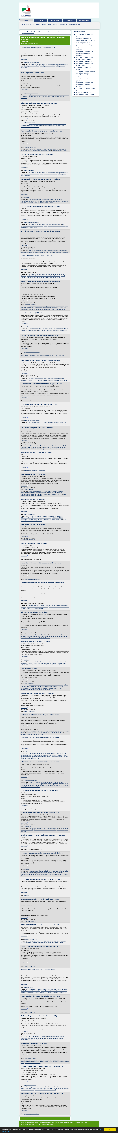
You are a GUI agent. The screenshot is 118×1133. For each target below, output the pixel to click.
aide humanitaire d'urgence (58, 380)
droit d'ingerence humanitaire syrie (47, 96)
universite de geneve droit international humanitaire (57, 449)
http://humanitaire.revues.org (31, 751)
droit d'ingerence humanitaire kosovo (29, 330)
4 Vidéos (30, 43)
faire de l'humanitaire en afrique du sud (39, 1088)
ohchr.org (26, 869)
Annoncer (71, 24)
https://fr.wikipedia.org (29, 489)
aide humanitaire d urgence (55, 1036)
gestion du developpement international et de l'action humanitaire (42, 756)
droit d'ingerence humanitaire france (38, 95)
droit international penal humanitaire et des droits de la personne (45, 446)
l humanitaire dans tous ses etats (45, 830)
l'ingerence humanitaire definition (33, 732)
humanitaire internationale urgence (83, 68)
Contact (79, 24)
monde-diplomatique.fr (30, 248)
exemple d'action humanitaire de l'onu (52, 494)
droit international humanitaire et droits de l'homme (41, 200)
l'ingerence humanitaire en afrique (56, 634)
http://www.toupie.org (29, 122)
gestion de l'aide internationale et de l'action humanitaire (43, 754)
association (55, 20)
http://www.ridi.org (28, 826)
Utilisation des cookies (61, 1122)
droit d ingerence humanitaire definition (34, 125)
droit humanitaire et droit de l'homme (48, 277)
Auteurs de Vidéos (45, 24)
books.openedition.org (29, 966)
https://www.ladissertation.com (31, 222)
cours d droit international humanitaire (48, 785)
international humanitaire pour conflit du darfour (84, 64)
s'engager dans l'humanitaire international (42, 753)
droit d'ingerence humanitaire (31, 66)
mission (40, 20)
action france (84, 20)
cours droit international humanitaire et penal (56, 992)
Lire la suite (24, 59)
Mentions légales (30, 1122)
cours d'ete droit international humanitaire (54, 447)
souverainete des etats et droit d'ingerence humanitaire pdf (32, 992)
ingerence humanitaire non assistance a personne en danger (42, 306)
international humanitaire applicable (83, 79)
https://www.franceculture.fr (31, 93)
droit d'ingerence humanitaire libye (59, 150)
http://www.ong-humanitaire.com (32, 420)
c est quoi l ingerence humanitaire (82, 48)
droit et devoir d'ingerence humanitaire (37, 64)
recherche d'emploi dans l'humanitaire (33, 1038)
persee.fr (26, 197)
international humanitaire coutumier (83, 85)
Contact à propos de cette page (78, 1122)
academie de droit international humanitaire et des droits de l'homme (54, 664)
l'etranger (69, 20)
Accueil (23, 24)
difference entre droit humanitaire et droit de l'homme (36, 492)
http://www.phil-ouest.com (30, 1058)
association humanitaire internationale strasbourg (83, 43)
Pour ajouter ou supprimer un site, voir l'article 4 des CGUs (36, 1124)
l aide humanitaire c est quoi (36, 1040)
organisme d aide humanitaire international (34, 874)
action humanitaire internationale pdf (85, 89)
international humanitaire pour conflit (84, 76)
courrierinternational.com (30, 939)
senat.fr (26, 1034)
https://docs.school (29, 170)
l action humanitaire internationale (52, 732)
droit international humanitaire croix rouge (33, 449)
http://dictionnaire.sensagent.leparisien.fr (34, 470)
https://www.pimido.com (30, 326)
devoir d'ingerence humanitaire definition (85, 35)
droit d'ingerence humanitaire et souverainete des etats (40, 124)
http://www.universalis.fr (30, 1085)
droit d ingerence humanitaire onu (36, 149)
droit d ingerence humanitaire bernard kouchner (58, 95)
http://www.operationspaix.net (31, 62)
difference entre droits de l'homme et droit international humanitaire (46, 491)
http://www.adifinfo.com (30, 147)
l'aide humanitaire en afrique (54, 636)
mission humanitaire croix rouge (33, 1063)
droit (26, 20)
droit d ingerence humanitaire (47, 66)
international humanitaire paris (84, 82)
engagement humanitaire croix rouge (42, 1061)
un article (63, 24)
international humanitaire (83, 73)
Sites (37, 24)
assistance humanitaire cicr (84, 92)
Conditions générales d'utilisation (44, 1122)
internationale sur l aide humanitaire (32, 636)
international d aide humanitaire (85, 94)
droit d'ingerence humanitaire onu (51, 149)
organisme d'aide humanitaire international (48, 872)
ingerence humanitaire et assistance (83, 54)
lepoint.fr (26, 660)
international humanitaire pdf (84, 61)
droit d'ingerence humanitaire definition (48, 174)
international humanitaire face (84, 51)
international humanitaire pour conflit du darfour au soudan (84, 58)
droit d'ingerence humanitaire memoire (53, 224)
